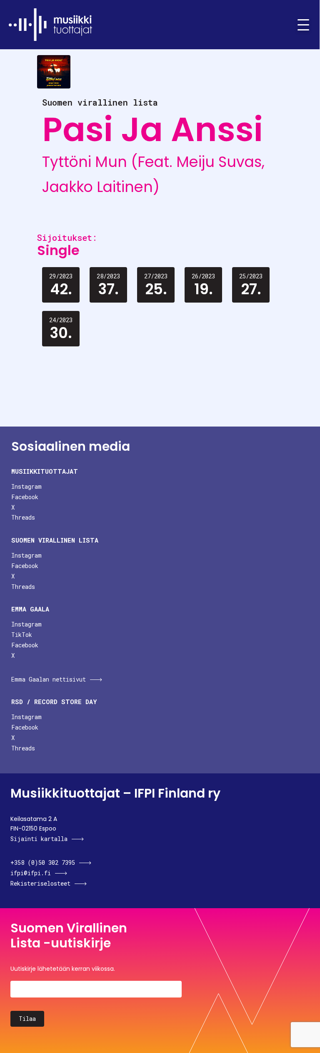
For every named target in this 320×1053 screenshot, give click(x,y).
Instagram (26, 486)
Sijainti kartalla (39, 839)
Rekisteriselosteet (40, 883)
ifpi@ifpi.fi (30, 873)
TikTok (21, 635)
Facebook (24, 497)
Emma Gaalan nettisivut (48, 679)
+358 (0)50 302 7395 (42, 862)
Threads (23, 517)
